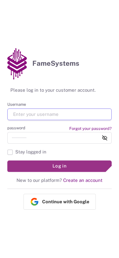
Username (16, 104)
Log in (59, 165)
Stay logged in (30, 151)
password (16, 128)
